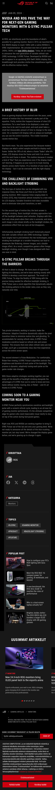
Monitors (12, 503)
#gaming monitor (30, 525)
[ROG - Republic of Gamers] (27, 3)
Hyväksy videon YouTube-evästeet (27, 96)
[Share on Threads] (33, 482)
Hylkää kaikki (14, 784)
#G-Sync (12, 525)
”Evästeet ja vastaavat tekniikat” (30, 772)
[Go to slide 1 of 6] (22, 700)
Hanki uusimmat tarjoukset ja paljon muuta (21, 732)
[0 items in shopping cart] (51, 3)
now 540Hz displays (26, 51)
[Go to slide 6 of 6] (34, 700)
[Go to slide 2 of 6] (24, 700)
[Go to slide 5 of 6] (31, 700)
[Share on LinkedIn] (25, 482)
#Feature (12, 537)
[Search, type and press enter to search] (46, 3)
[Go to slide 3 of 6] (27, 700)
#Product (13, 531)
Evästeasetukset (27, 777)
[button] (3, 3)
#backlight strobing (34, 531)
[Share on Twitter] (16, 482)
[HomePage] (4, 712)
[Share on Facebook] (8, 482)
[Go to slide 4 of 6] (29, 700)
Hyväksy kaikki (40, 784)
